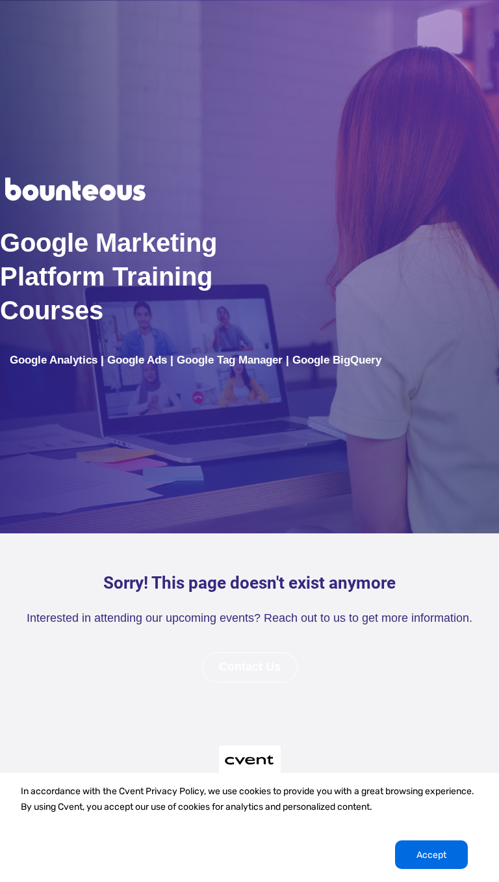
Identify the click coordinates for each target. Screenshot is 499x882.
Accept (431, 855)
